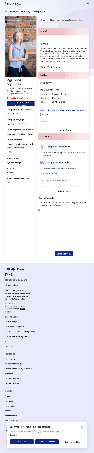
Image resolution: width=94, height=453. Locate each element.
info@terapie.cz (11, 285)
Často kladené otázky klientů (17, 336)
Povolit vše (22, 442)
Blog (6, 341)
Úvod (7, 11)
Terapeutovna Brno (13, 378)
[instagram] (10, 274)
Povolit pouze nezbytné (46, 442)
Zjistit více (14, 435)
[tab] (41, 20)
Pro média (9, 401)
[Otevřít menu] (88, 4)
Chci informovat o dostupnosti (20, 103)
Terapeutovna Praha (13, 383)
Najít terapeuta (18, 11)
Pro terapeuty (10, 359)
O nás (7, 396)
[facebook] (7, 274)
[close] (82, 427)
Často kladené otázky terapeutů (18, 369)
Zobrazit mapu (64, 253)
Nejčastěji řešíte (11, 317)
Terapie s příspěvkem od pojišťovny (20, 331)
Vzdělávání (9, 373)
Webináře (9, 346)
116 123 (22, 308)
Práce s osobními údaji (14, 420)
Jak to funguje (11, 322)
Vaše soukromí (11, 415)
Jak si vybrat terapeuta (14, 326)
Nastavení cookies (72, 442)
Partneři (8, 411)
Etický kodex (10, 406)
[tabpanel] (63, 143)
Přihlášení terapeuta (13, 364)
